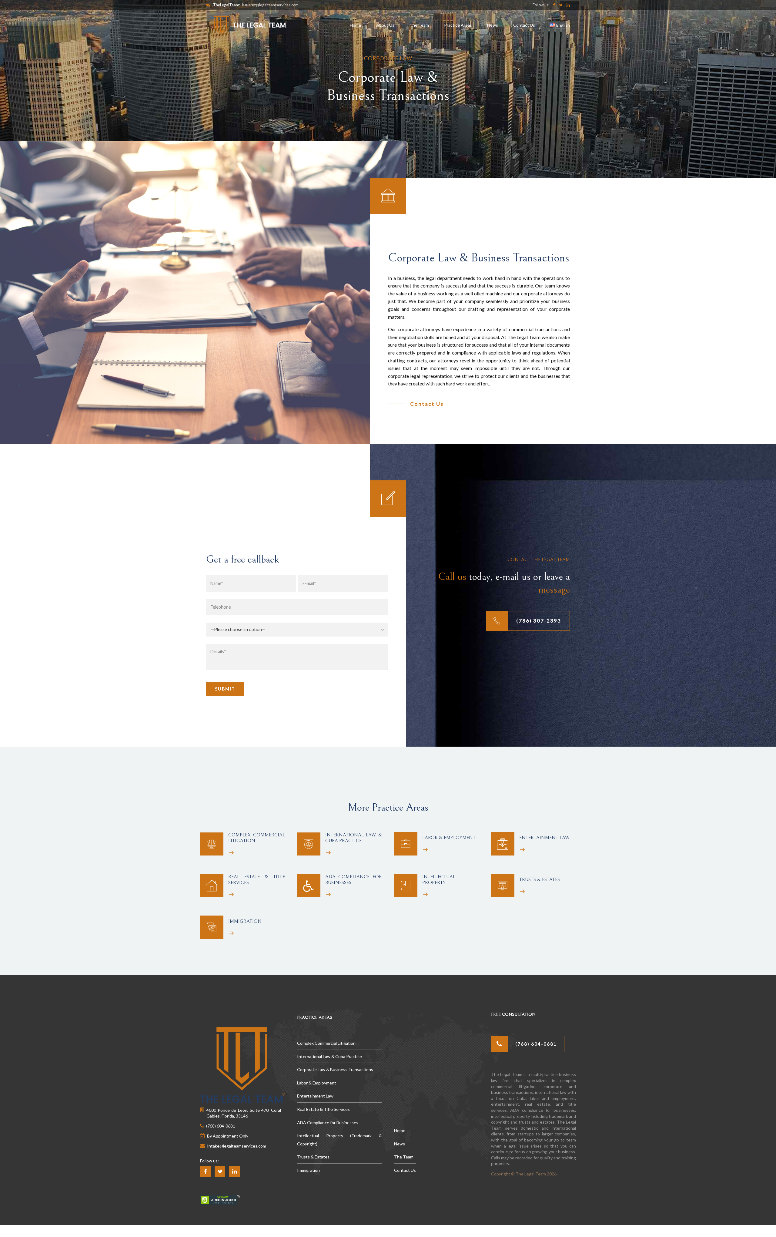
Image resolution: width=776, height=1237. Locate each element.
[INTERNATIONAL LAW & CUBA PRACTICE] (308, 844)
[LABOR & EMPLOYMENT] (405, 843)
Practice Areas (458, 25)
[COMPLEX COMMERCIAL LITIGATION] (211, 844)
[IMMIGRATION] (211, 927)
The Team (419, 25)
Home (355, 25)
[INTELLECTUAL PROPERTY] (405, 885)
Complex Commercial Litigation (326, 1043)
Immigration (308, 1170)
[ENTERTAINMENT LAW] (502, 843)
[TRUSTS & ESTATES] (502, 885)
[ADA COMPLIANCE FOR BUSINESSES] (308, 885)
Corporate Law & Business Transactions (335, 1069)
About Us (385, 25)
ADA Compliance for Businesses (327, 1122)
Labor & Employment (316, 1082)
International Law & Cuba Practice (329, 1056)
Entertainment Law (315, 1095)
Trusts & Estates (313, 1156)
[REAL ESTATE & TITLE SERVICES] (211, 885)
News (492, 25)
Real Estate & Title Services (323, 1109)
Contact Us (524, 25)
